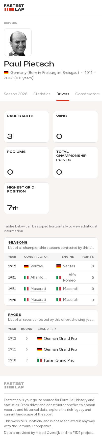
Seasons (17, 242)
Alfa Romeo (39, 277)
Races (14, 314)
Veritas (36, 266)
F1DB (76, 433)
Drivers (10, 23)
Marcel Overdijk (48, 433)
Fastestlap (12, 400)
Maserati (38, 288)
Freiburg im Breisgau (59, 72)
